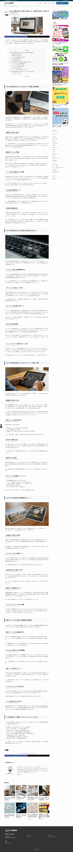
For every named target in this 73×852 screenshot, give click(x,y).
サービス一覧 (29, 836)
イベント (55, 162)
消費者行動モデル (57, 171)
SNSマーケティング (57, 158)
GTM (54, 145)
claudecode (56, 138)
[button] (15, 37)
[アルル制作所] (8, 3)
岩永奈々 (10, 773)
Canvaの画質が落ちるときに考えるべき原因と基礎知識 (22, 52)
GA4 (54, 140)
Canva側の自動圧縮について (18, 58)
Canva (55, 136)
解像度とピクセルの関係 (17, 55)
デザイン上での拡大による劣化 (18, 65)
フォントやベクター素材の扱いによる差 (20, 69)
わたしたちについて (8, 843)
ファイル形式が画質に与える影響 (19, 57)
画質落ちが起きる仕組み (17, 54)
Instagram (55, 147)
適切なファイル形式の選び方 (18, 74)
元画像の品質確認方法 (17, 60)
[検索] (68, 0)
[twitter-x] (63, 0)
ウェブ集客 (55, 165)
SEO (54, 156)
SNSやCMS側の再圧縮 (17, 68)
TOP (6, 840)
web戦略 (55, 160)
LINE (54, 149)
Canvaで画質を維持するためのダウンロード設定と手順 (22, 71)
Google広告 (56, 142)
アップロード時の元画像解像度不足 (19, 63)
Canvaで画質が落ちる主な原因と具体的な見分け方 (21, 62)
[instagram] (65, 0)
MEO (54, 151)
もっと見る (27, 76)
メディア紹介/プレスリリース (59, 167)
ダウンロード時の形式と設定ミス (19, 66)
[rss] (66, 0)
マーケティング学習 (51, 836)
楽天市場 (55, 169)
